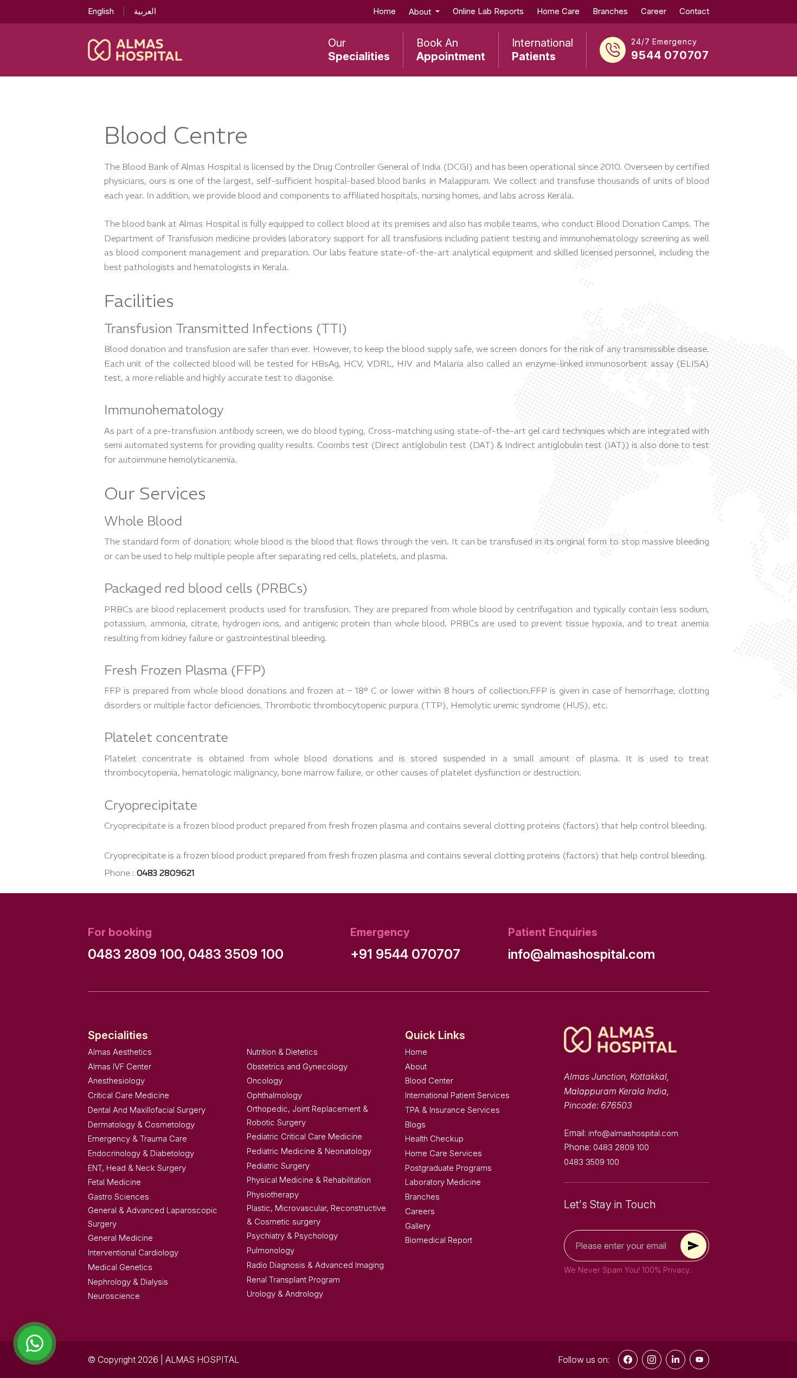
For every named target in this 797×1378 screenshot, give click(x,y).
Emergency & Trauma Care (137, 1138)
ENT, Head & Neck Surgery (137, 1168)
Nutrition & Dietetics (282, 1052)
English (101, 11)
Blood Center (429, 1080)
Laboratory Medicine (443, 1182)
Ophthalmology (274, 1095)
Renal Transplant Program (293, 1279)
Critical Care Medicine (128, 1095)
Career (653, 11)
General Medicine (120, 1238)
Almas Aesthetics (120, 1052)
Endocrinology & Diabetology (141, 1153)
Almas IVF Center (119, 1066)
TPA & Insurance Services (452, 1110)
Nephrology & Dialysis (128, 1282)
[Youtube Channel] (699, 1359)
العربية (145, 11)
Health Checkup (434, 1138)
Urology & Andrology (285, 1294)
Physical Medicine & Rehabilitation (309, 1180)
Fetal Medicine (114, 1182)
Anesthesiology (116, 1080)
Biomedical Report (438, 1240)
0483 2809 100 (621, 1147)
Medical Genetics (120, 1267)
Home (384, 11)
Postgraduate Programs (448, 1168)
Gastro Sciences (118, 1196)
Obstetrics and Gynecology (297, 1066)
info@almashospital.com (581, 954)
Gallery (417, 1226)
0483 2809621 (166, 872)
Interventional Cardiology (133, 1252)
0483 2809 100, (137, 954)
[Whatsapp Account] (675, 1359)
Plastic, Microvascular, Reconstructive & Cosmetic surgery (316, 1215)
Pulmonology (270, 1250)
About (416, 1066)
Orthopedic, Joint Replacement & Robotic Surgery (307, 1115)
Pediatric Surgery (278, 1166)
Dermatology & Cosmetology (141, 1124)
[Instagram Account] (651, 1359)
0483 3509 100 (236, 954)
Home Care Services (443, 1153)
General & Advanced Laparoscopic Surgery (152, 1217)
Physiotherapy (273, 1194)
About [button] (421, 12)
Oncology (264, 1080)
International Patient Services (457, 1095)
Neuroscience (114, 1296)
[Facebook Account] (628, 1359)
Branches (610, 11)
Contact (694, 11)
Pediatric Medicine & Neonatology (309, 1151)
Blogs (415, 1124)
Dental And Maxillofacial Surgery (146, 1110)
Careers (420, 1211)
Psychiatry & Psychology (292, 1235)
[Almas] (135, 50)
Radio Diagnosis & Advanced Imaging (315, 1265)
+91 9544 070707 (405, 954)
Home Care (558, 11)
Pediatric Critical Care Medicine (304, 1136)
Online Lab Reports (488, 11)
